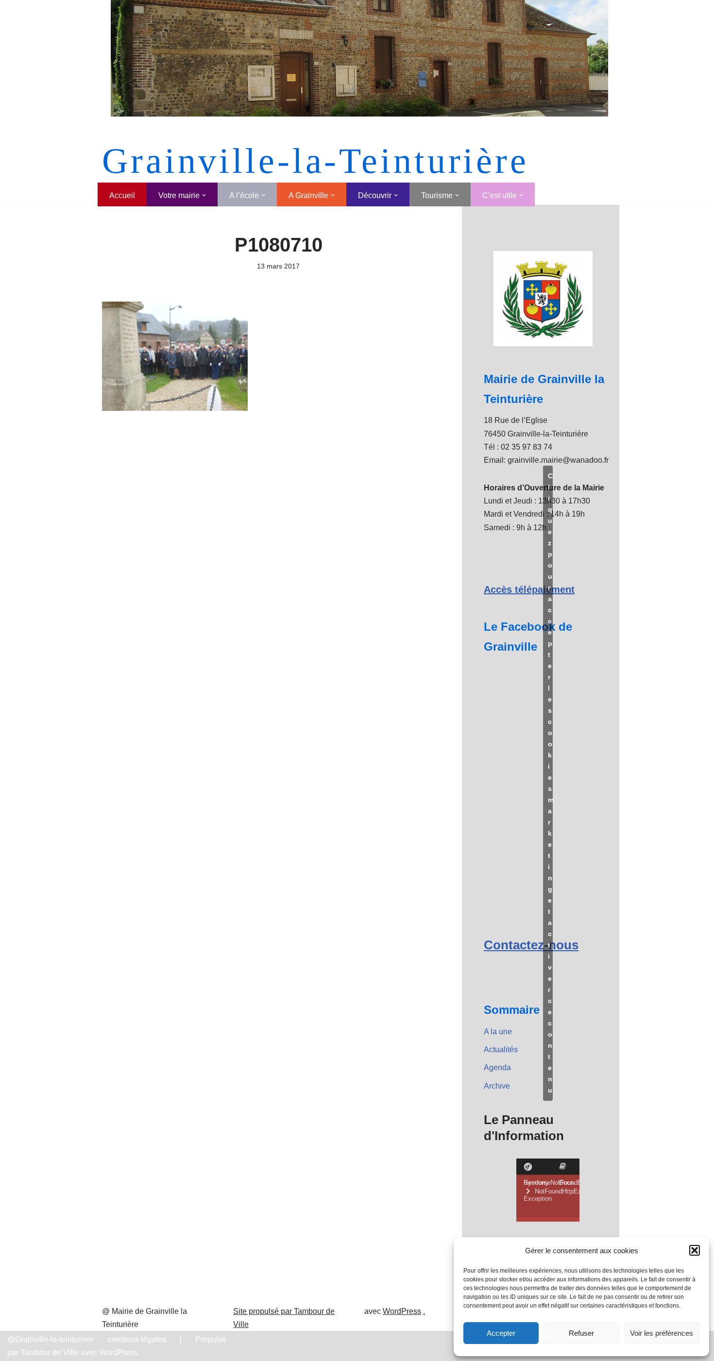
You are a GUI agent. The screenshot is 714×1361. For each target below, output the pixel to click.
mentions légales (136, 1339)
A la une (498, 1031)
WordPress (402, 1311)
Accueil (122, 195)
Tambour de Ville (49, 1352)
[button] (694, 1250)
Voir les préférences (661, 1333)
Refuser (581, 1333)
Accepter (501, 1333)
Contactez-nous (531, 945)
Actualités (501, 1049)
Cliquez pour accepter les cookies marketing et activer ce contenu (550, 783)
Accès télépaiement (529, 589)
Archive (497, 1086)
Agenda (497, 1067)
